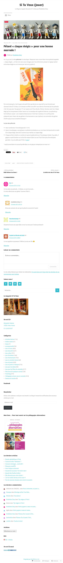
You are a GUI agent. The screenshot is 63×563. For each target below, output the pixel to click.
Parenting (8, 374)
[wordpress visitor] (13, 550)
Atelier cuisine (9, 342)
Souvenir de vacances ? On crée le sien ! (16, 471)
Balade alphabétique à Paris (13, 459)
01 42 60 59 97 (8, 328)
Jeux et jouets (9, 362)
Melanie (8, 496)
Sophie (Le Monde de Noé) (16, 235)
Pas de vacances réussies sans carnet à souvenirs (18, 480)
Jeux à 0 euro (8, 349)
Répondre (6, 196)
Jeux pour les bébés (10, 367)
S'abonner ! (8, 408)
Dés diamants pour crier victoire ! (14, 475)
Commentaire (53, 266)
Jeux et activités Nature (11, 360)
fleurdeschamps (14, 219)
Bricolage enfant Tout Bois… (22, 492)
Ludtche (8, 521)
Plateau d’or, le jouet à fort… (26, 514)
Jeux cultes (15, 43)
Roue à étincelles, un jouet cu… (31, 489)
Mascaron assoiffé (10, 466)
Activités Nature (9, 339)
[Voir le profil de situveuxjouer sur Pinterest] (15, 284)
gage (27, 140)
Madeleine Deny (17, 55)
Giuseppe (8, 492)
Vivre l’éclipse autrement (12, 468)
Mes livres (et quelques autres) (13, 372)
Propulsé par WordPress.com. (31, 559)
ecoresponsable (9, 346)
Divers (7, 344)
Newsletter (7, 392)
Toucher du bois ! (18, 521)
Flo (10, 183)
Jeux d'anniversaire (22, 43)
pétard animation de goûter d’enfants (25, 163)
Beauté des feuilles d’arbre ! (13, 473)
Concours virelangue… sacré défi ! (14, 464)
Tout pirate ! (17, 496)
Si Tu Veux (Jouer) (32, 5)
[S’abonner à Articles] (4, 540)
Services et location (10, 378)
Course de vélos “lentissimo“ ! (13, 462)
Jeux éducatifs (9, 351)
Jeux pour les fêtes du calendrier (14, 369)
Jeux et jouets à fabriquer (12, 365)
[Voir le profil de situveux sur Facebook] (5, 284)
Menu (9, 15)
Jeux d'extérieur (9, 355)
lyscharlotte (9, 518)
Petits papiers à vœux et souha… (27, 507)
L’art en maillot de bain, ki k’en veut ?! (15, 478)
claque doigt (7, 163)
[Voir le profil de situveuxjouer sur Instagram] (10, 284)
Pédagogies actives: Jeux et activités (15, 376)
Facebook (7, 383)
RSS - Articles (9, 540)
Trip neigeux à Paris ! (24, 499)
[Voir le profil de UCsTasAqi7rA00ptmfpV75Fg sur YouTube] (19, 284)
